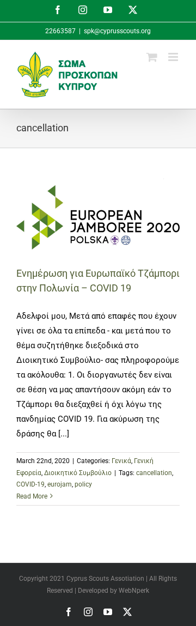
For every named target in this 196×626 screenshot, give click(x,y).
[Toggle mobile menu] (174, 57)
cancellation (154, 473)
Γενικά (121, 461)
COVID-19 (30, 484)
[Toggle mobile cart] (151, 57)
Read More (31, 496)
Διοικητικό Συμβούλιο (78, 473)
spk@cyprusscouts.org (117, 31)
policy (83, 484)
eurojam (59, 484)
